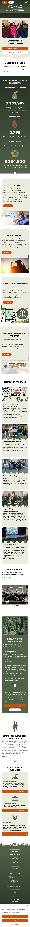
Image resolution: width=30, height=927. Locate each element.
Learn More (8, 206)
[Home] (2, 14)
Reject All (15, 920)
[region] (15, 915)
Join (11, 2)
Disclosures (15, 901)
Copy (20, 886)
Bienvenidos (8, 10)
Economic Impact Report (15, 52)
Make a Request (15, 710)
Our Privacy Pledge (15, 899)
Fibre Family (7, 14)
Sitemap (15, 896)
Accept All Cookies (15, 916)
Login (4, 2)
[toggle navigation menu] (26, 2)
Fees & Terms (15, 871)
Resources (14, 14)
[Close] (27, 905)
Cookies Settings (14, 924)
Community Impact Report (15, 48)
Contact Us (15, 868)
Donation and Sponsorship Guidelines (15, 705)
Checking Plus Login (15, 873)
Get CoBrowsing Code (15, 889)
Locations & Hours (15, 866)
